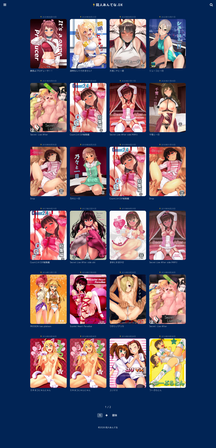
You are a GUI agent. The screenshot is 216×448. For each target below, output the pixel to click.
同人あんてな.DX (109, 5)
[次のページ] (106, 415)
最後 (114, 415)
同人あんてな (111, 427)
